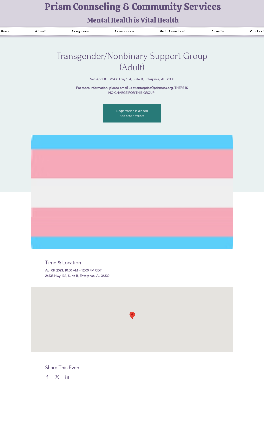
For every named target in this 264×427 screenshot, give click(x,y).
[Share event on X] (57, 377)
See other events (132, 116)
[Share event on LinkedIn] (67, 377)
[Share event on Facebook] (47, 377)
